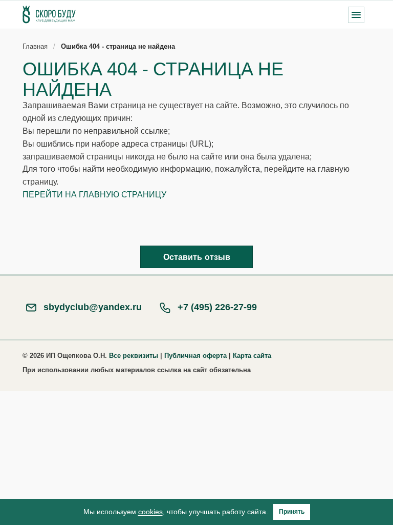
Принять (291, 511)
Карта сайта (252, 355)
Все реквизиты (133, 355)
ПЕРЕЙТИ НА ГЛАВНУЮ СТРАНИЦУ (94, 194)
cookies (150, 511)
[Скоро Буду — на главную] (49, 15)
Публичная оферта (195, 355)
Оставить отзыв (196, 257)
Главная (35, 46)
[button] (356, 15)
